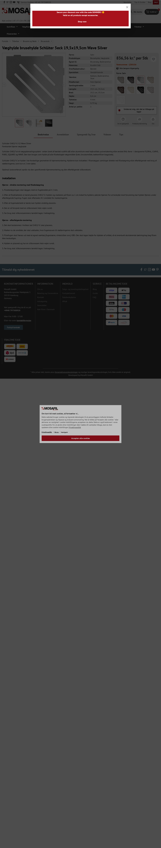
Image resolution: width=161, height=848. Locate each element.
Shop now (82, 21)
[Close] (127, 7)
